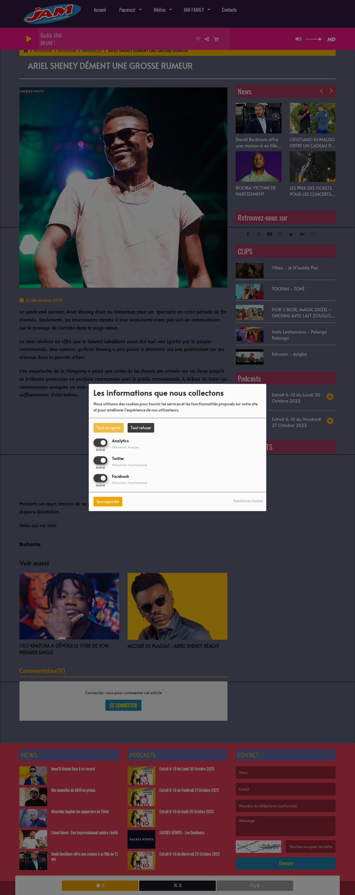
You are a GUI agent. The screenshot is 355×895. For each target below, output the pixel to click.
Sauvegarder (108, 501)
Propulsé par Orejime (248, 501)
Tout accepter (109, 427)
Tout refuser (141, 427)
